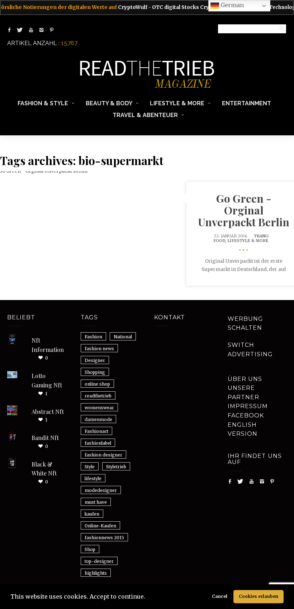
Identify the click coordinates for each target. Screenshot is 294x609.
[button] (148, 597)
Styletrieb (116, 466)
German (231, 5)
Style (90, 466)
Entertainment (246, 103)
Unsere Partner (243, 393)
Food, (220, 240)
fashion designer (103, 455)
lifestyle (93, 478)
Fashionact (96, 431)
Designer (95, 360)
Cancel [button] (219, 596)
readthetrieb (98, 395)
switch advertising (250, 350)
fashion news (99, 348)
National (123, 336)
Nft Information (48, 345)
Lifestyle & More (177, 103)
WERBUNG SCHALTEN (245, 323)
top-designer (99, 561)
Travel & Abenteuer (145, 115)
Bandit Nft (45, 437)
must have (96, 502)
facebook (246, 415)
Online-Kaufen (100, 525)
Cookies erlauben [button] (258, 596)
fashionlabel (98, 443)
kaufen (92, 514)
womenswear (99, 407)
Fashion (93, 336)
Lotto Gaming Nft (47, 380)
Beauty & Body (109, 103)
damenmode (98, 419)
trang (261, 235)
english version (242, 429)
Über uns (245, 379)
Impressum (248, 406)
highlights (96, 573)
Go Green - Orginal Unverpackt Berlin (243, 210)
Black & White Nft (44, 468)
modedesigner (101, 490)
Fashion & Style (43, 103)
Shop (90, 549)
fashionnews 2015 (104, 537)
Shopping (95, 372)
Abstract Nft (48, 411)
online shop (97, 384)
